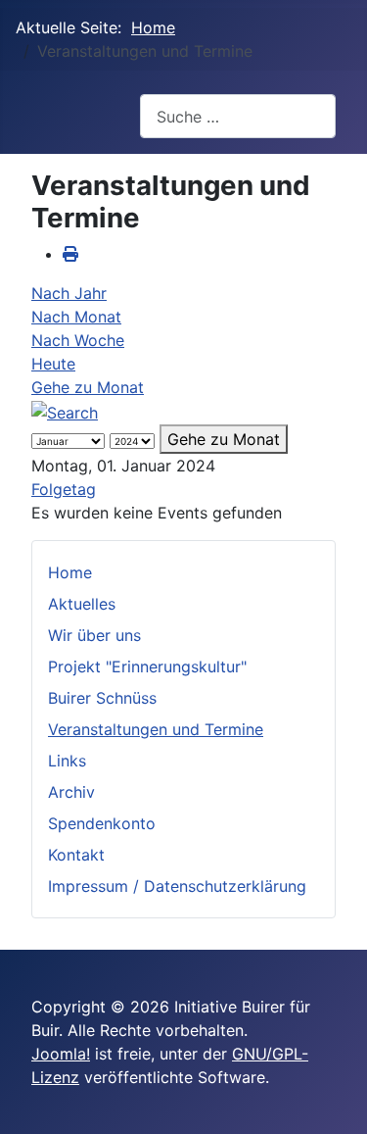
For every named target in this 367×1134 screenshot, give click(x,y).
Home (70, 572)
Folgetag (63, 489)
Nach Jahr (69, 293)
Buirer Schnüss (102, 698)
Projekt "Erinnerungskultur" (147, 666)
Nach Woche (77, 340)
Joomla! (60, 1053)
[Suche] (64, 410)
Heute (53, 363)
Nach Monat (76, 316)
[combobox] (238, 116)
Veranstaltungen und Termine (155, 729)
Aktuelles (81, 604)
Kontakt (76, 854)
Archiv (71, 792)
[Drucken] (70, 254)
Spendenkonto (102, 823)
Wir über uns (94, 635)
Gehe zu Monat (87, 387)
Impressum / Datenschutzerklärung (177, 886)
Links (67, 760)
